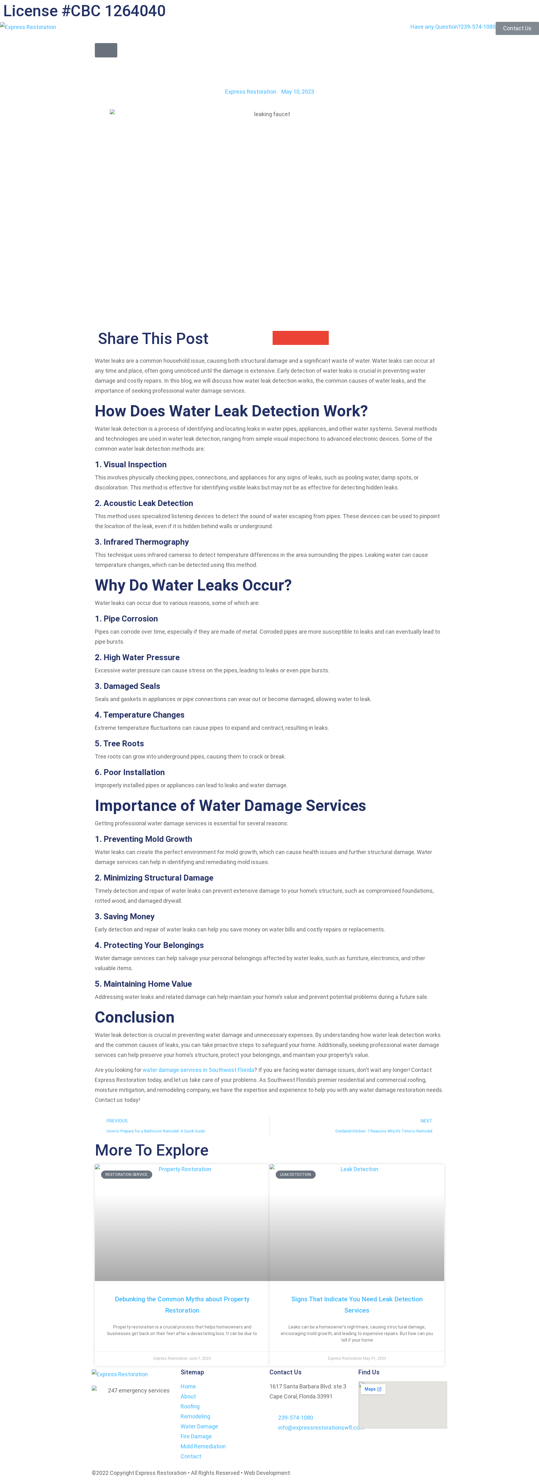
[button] (106, 50)
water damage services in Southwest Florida (198, 1070)
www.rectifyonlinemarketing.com (334, 1473)
